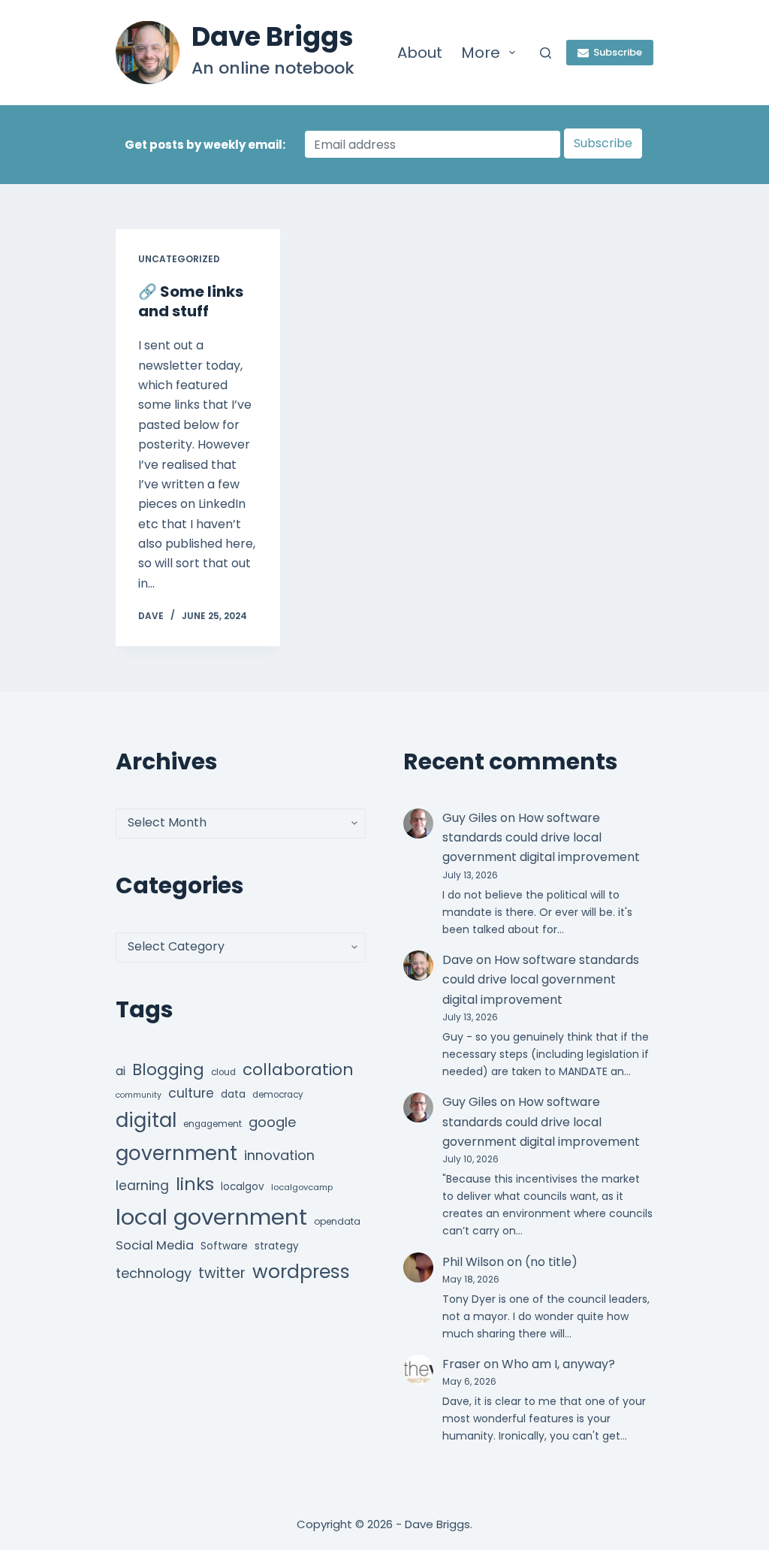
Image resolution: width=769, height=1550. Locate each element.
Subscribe (617, 52)
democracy (277, 1095)
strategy (277, 1246)
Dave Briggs (272, 36)
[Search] (545, 53)
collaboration (298, 1069)
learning (142, 1186)
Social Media (155, 1245)
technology (153, 1273)
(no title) (551, 1262)
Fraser (461, 1364)
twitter (222, 1273)
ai (120, 1071)
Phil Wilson (473, 1262)
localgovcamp (302, 1187)
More (480, 52)
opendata (337, 1221)
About (419, 52)
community (138, 1095)
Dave (457, 959)
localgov (242, 1187)
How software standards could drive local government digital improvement (541, 837)
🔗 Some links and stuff (190, 301)
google (272, 1122)
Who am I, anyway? (558, 1364)
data (233, 1094)
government (176, 1153)
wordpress (301, 1271)
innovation (279, 1155)
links (195, 1183)
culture (191, 1093)
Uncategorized (179, 258)
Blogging (168, 1069)
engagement (212, 1124)
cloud (223, 1072)
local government (211, 1216)
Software (224, 1246)
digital (146, 1120)
